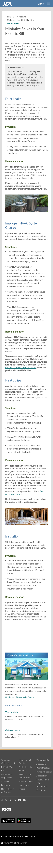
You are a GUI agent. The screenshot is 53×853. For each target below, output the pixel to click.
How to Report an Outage (7, 790)
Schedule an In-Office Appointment (43, 782)
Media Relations (26, 781)
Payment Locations (5, 783)
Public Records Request (25, 769)
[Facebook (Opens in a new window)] (3, 800)
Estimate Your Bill (7, 769)
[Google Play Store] (24, 821)
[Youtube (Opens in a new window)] (25, 800)
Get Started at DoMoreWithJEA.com (19, 697)
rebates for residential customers (20, 367)
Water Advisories (44, 772)
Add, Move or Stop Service (7, 776)
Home (9, 17)
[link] (7, 5)
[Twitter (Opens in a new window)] (11, 800)
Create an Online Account (8, 761)
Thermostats (11, 712)
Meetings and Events (25, 761)
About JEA (41, 764)
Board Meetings (43, 768)
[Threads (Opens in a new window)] (7, 800)
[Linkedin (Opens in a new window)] (20, 800)
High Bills (30, 20)
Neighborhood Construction (25, 776)
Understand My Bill (15, 20)
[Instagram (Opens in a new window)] (16, 800)
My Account (21, 17)
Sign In (41, 3)
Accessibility (41, 775)
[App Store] (8, 821)
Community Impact (24, 787)
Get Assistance (12, 730)
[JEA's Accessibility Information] (11, 809)
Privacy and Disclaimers (15, 843)
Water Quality (42, 760)
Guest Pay (41, 790)
